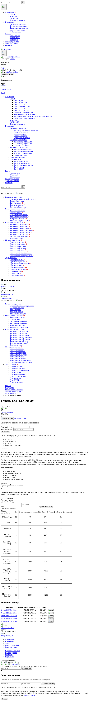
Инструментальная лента (23, 149)
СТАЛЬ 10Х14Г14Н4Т (22, 106)
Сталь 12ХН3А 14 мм (9, 613)
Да (2, 68)
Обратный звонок (7, 74)
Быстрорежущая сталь (18, 128)
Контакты (8, 183)
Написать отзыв (7, 412)
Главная (8, 386)
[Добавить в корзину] (51, 610)
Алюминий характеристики (24, 118)
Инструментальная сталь (19, 147)
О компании (9, 97)
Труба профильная (21, 161)
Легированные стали (21, 145)
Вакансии (13, 120)
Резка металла (15, 173)
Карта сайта (9, 657)
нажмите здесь (29, 695)
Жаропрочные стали (17, 157)
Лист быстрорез (20, 134)
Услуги (7, 171)
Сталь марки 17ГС (21, 102)
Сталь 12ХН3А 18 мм (9, 618)
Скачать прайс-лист (8, 298)
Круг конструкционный (23, 142)
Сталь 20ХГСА (19, 104)
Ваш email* (5, 427)
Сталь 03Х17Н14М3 (21, 110)
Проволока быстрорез (22, 138)
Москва (12, 59)
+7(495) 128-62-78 (13, 57)
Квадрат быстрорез (21, 132)
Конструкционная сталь (18, 140)
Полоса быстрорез (20, 136)
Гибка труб (14, 175)
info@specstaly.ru (12, 72)
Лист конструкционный (23, 144)
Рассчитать (5, 432)
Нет (4, 68)
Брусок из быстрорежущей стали (26, 130)
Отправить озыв (46, 507)
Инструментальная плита (23, 151)
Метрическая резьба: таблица (24, 114)
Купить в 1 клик (20, 418)
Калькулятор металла (17, 124)
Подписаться (26, 668)
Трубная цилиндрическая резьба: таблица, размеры (33, 116)
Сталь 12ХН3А (10, 393)
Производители (11, 653)
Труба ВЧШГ (19, 169)
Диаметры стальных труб (23, 112)
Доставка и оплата (12, 181)
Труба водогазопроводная (23, 165)
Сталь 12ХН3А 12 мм (9, 610)
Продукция (9, 126)
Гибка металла (15, 177)
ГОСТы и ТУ (14, 122)
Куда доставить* (7, 429)
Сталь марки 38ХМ (21, 101)
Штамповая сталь (20, 155)
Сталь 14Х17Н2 (20, 108)
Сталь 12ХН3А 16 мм (9, 616)
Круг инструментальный (23, 153)
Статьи (12, 99)
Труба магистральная (22, 163)
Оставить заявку (48, 683)
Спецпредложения (12, 179)
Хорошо (4, 699)
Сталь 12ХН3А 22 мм (9, 621)
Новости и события (12, 651)
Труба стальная (15, 159)
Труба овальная (19, 167)
